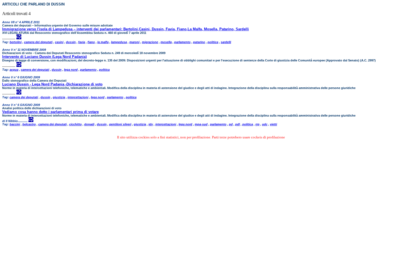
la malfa (103, 42)
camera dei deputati (38, 42)
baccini (15, 124)
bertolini (16, 42)
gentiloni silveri (120, 124)
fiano (91, 42)
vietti (273, 124)
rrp (257, 124)
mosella (166, 42)
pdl (237, 124)
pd (231, 124)
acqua (14, 69)
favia (81, 42)
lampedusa (119, 42)
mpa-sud (201, 124)
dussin (71, 42)
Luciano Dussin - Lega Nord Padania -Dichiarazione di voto (52, 84)
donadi (89, 124)
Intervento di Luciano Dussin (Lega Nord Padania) (44, 57)
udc (264, 124)
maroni (134, 42)
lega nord (71, 69)
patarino (199, 42)
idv (150, 124)
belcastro (29, 124)
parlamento (182, 42)
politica (213, 42)
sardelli (226, 42)
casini (59, 42)
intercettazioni (78, 97)
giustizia (59, 97)
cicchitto (75, 124)
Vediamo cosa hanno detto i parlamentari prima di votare (50, 112)
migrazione (150, 42)
